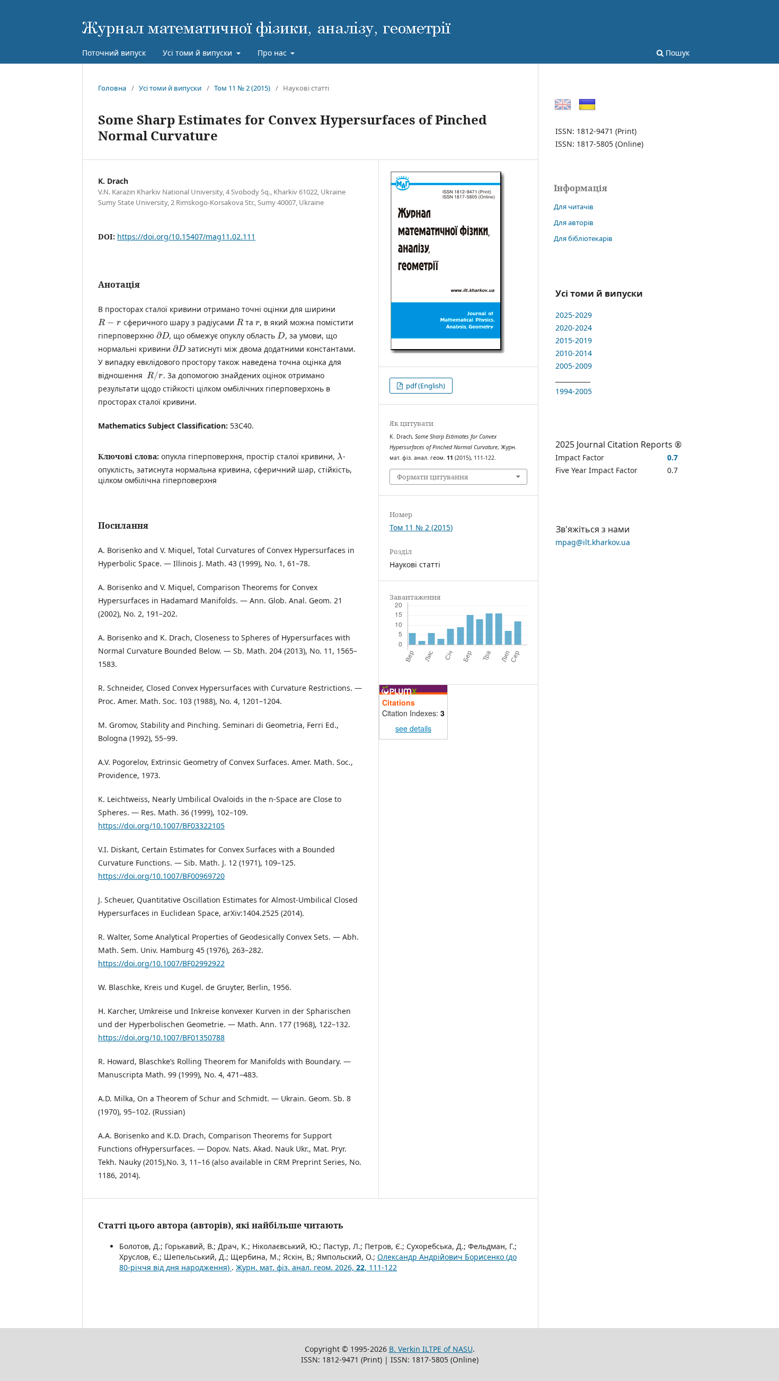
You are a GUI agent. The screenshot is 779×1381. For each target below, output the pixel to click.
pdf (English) (424, 385)
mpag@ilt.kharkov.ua (592, 542)
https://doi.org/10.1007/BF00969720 (161, 876)
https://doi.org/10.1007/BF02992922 (161, 963)
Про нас (273, 53)
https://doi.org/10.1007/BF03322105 (161, 826)
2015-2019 (573, 340)
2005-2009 (573, 366)
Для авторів (574, 222)
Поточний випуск (114, 53)
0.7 (672, 457)
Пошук (676, 53)
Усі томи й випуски (198, 53)
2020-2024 (573, 328)
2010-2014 (573, 353)
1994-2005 (573, 391)
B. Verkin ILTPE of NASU (431, 1349)
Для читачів (574, 206)
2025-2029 (573, 315)
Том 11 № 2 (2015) (242, 88)
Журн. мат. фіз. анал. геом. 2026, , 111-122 (316, 1267)
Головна (112, 88)
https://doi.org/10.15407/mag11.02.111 (186, 236)
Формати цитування (432, 477)
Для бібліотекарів (583, 238)
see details (413, 728)
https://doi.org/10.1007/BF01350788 (161, 1037)
